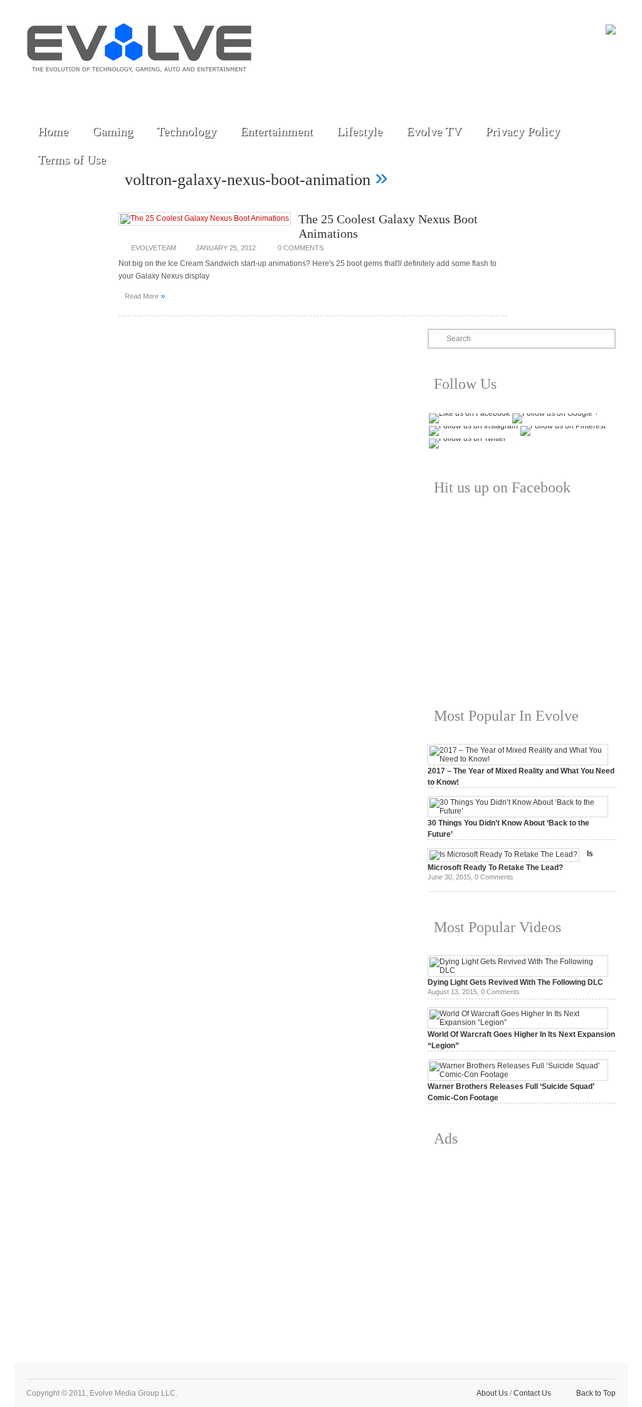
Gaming (112, 131)
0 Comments (301, 248)
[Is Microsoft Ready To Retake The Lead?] (503, 854)
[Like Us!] (69, 89)
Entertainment (276, 131)
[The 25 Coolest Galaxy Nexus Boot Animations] (204, 218)
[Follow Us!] (41, 89)
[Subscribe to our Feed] (156, 89)
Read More (145, 295)
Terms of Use (72, 159)
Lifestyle (359, 131)
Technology (186, 131)
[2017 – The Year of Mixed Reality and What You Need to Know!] (518, 759)
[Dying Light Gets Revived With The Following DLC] (518, 970)
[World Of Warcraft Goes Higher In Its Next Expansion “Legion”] (518, 1022)
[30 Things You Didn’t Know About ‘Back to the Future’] (518, 811)
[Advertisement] (522, 1245)
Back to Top (596, 1393)
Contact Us (532, 1393)
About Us (492, 1393)
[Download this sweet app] (185, 89)
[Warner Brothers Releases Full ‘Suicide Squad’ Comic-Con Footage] (518, 1074)
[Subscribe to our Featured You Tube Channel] (98, 89)
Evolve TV (433, 131)
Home (53, 131)
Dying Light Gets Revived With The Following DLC (515, 982)
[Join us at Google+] (127, 89)
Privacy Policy (522, 131)
